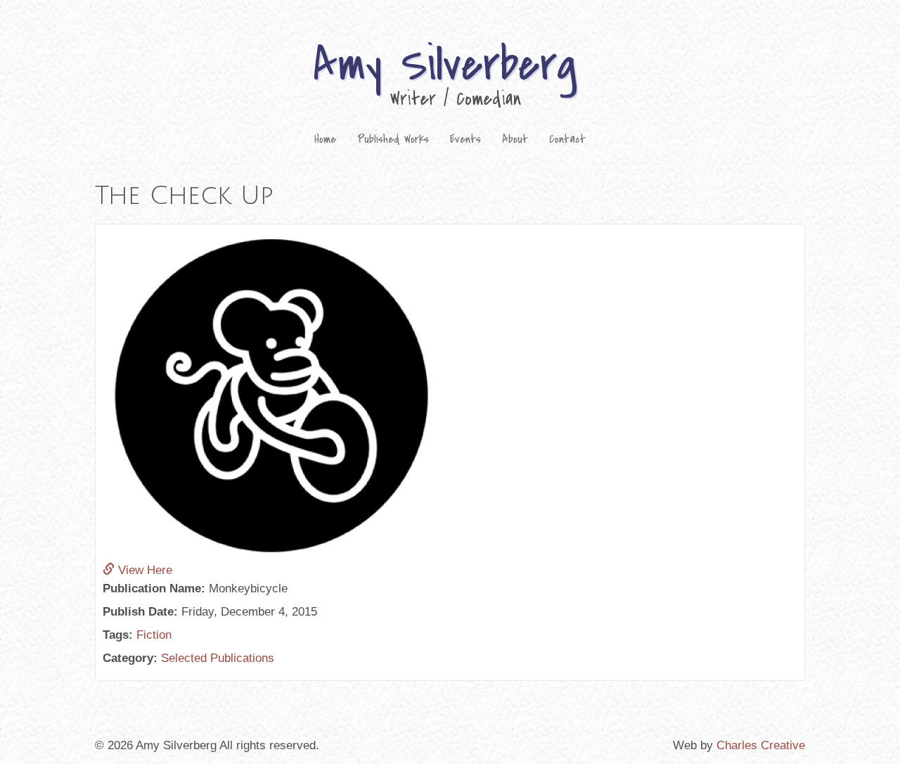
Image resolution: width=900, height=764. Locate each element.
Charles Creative (760, 745)
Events (465, 139)
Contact (567, 139)
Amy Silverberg (445, 65)
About (515, 139)
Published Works (393, 139)
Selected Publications (217, 658)
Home (325, 139)
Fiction (154, 635)
